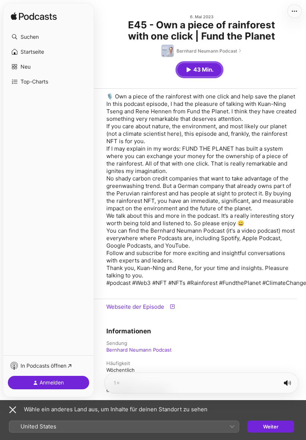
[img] (34, 17)
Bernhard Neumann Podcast (139, 350)
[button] (48, 37)
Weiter (270, 427)
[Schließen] (12, 409)
